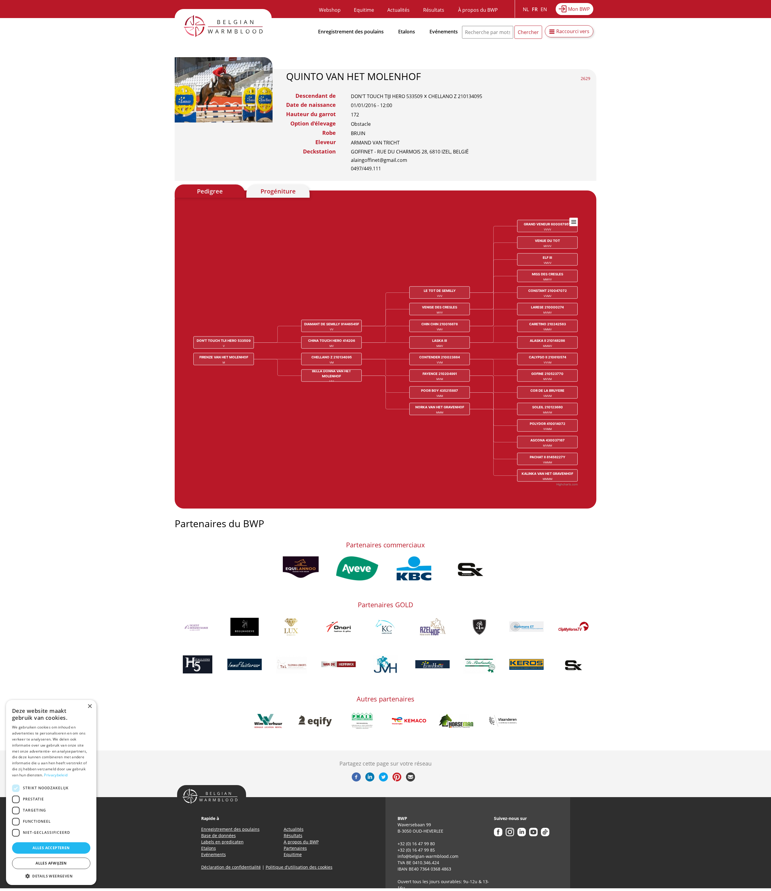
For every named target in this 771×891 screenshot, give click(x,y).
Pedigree (210, 191)
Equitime (364, 10)
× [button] (89, 706)
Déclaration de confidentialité (231, 867)
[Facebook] (356, 779)
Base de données (218, 835)
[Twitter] (383, 779)
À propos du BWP (478, 10)
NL (526, 9)
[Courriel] (410, 779)
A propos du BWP (301, 842)
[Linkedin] (369, 779)
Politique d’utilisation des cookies (299, 867)
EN (544, 9)
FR (535, 9)
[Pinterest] (396, 779)
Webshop (330, 10)
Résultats (433, 10)
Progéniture (278, 191)
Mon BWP (579, 9)
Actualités (398, 10)
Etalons (406, 31)
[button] (51, 876)
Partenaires (295, 848)
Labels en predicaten (222, 842)
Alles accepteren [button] (51, 847)
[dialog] (51, 792)
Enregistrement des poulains (351, 31)
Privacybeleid (55, 775)
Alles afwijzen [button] (51, 863)
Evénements (443, 31)
